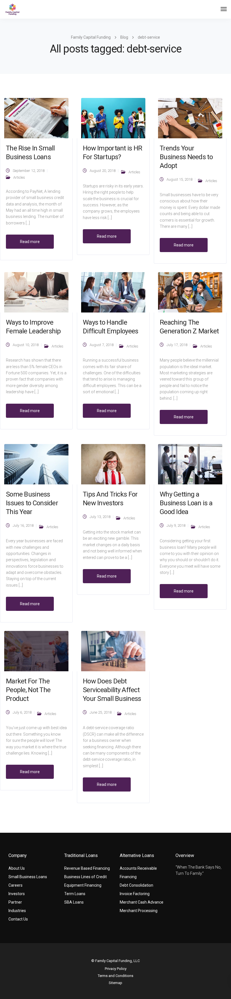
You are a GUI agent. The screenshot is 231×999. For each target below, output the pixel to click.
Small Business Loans (27, 877)
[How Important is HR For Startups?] (113, 117)
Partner (15, 902)
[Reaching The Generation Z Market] (190, 292)
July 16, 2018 (23, 525)
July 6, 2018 (22, 712)
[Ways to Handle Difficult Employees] (113, 292)
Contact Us (18, 919)
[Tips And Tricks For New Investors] (113, 464)
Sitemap (115, 983)
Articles (19, 177)
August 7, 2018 (102, 345)
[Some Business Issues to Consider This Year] (36, 464)
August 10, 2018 (26, 345)
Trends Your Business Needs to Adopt (186, 157)
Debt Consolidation (136, 885)
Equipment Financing (82, 885)
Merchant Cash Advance (141, 902)
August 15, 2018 (179, 179)
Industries (17, 910)
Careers (15, 885)
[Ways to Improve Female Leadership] (36, 292)
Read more (30, 241)
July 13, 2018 (100, 517)
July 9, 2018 (175, 525)
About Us (16, 868)
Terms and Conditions (115, 976)
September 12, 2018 (29, 171)
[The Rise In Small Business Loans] (36, 117)
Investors (16, 893)
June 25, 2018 (101, 712)
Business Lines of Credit (85, 877)
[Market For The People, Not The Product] (36, 650)
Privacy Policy (115, 969)
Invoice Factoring (135, 893)
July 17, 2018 (176, 345)
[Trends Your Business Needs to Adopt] (190, 117)
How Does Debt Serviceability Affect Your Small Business (112, 690)
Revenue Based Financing (87, 868)
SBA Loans (74, 902)
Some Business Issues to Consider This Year (32, 503)
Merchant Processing (138, 910)
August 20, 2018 (102, 171)
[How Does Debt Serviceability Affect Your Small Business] (113, 650)
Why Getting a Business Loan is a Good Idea (186, 503)
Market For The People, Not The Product (28, 690)
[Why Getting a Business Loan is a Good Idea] (190, 464)
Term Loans (74, 893)
